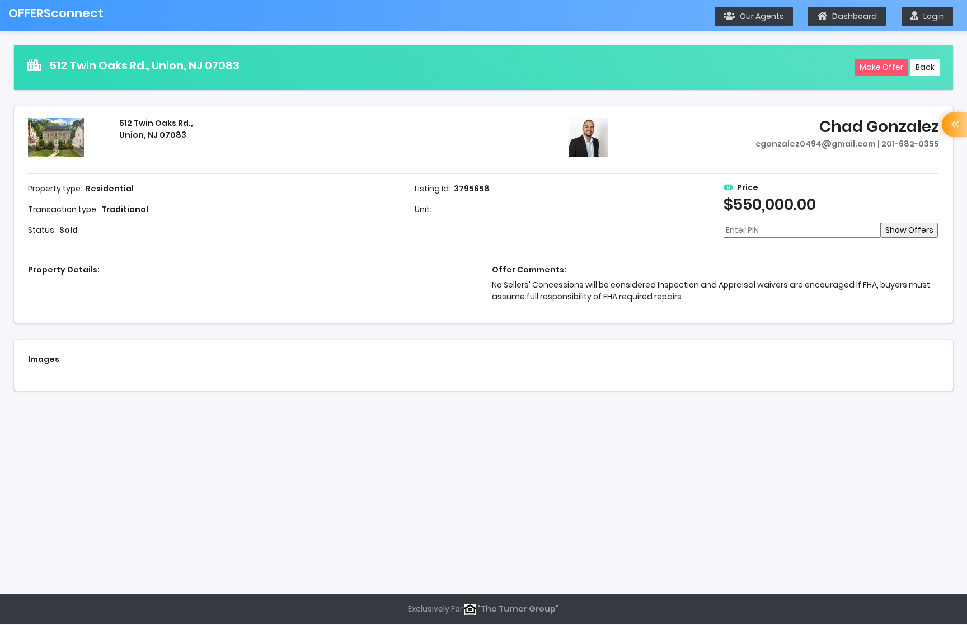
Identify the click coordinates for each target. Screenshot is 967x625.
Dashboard (852, 16)
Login (931, 16)
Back (925, 67)
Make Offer (881, 67)
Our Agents (759, 16)
